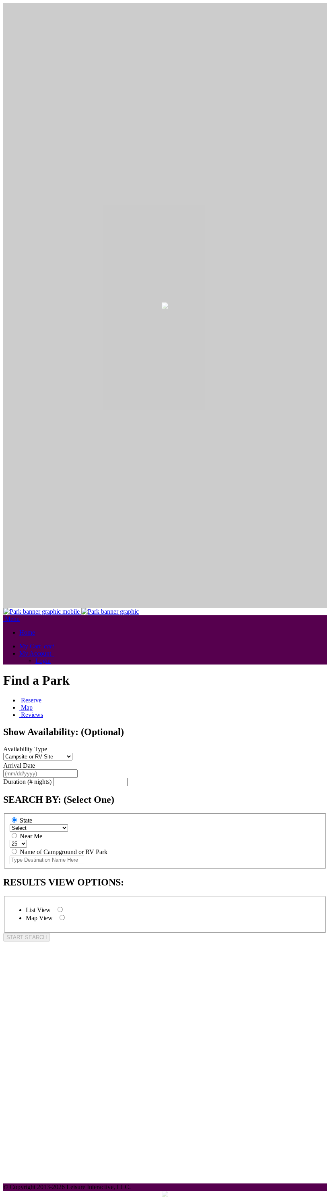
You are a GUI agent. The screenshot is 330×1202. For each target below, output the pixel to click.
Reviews (32, 714)
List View (39, 909)
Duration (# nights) (27, 781)
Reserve (31, 700)
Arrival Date (19, 765)
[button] (36, 653)
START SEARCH (26, 937)
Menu (12, 618)
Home (27, 632)
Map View (40, 918)
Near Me (31, 836)
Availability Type (25, 749)
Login (43, 660)
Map (27, 707)
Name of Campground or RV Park (63, 851)
